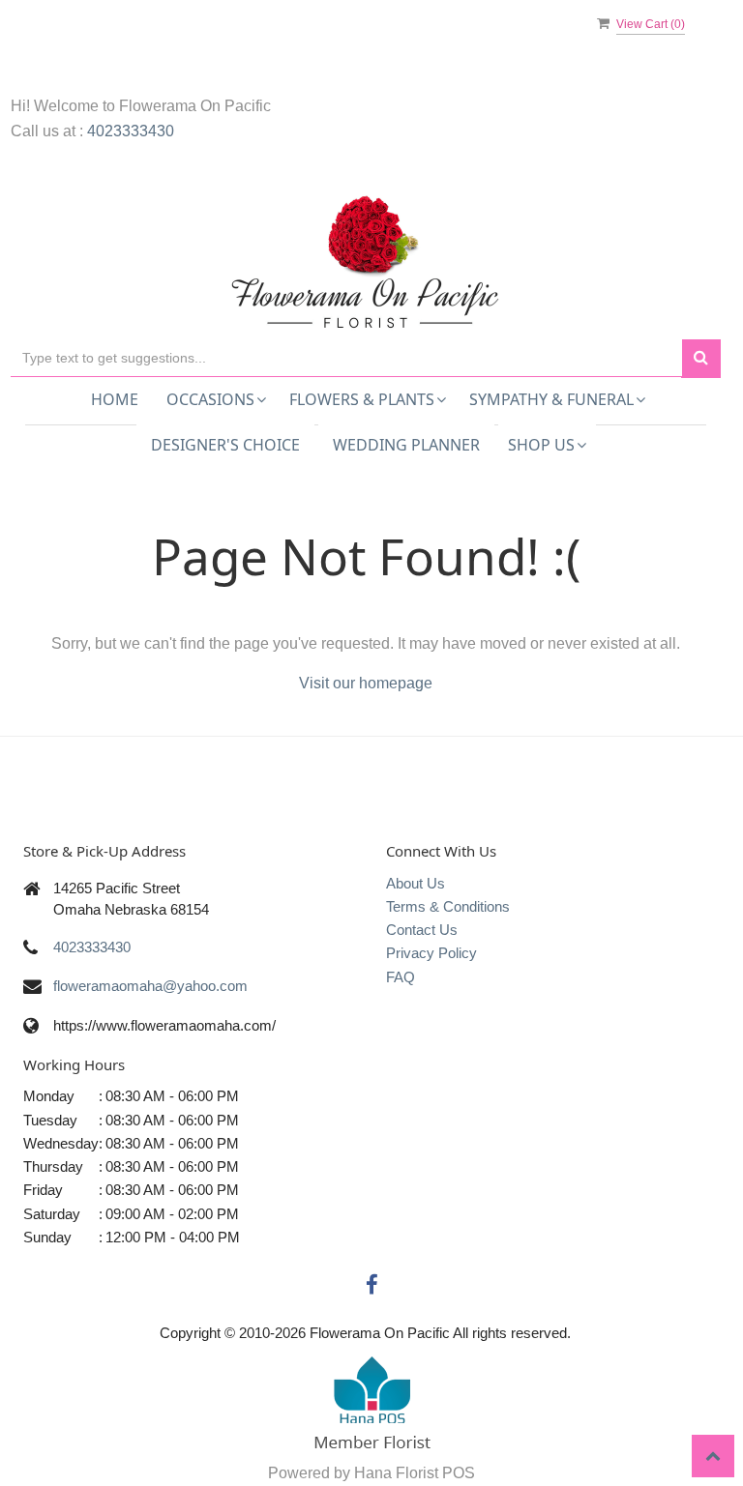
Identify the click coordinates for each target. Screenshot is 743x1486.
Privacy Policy (431, 953)
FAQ (400, 977)
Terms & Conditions (448, 906)
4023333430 (130, 131)
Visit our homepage (365, 683)
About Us (415, 883)
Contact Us (422, 929)
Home (114, 399)
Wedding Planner (406, 444)
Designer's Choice (225, 444)
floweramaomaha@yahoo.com (150, 985)
